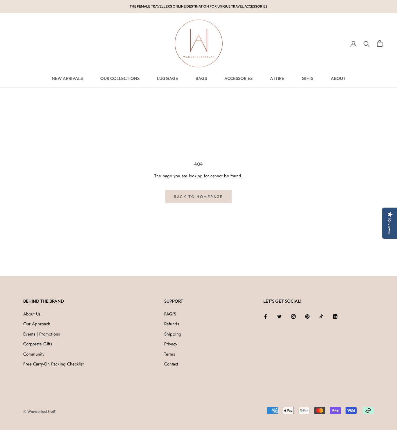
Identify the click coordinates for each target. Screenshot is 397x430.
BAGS (201, 78)
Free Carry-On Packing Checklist (53, 364)
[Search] (367, 43)
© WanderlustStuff (39, 411)
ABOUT (338, 78)
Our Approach (36, 324)
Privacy (170, 344)
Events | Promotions (41, 334)
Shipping (172, 334)
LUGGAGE (167, 78)
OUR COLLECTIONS (120, 78)
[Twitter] (279, 316)
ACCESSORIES (238, 78)
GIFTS (307, 78)
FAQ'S (170, 314)
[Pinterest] (307, 316)
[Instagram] (293, 316)
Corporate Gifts (37, 344)
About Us (31, 314)
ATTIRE (277, 78)
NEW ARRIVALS (67, 78)
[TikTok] (321, 316)
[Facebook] (265, 316)
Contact (171, 364)
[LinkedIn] (335, 316)
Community (33, 354)
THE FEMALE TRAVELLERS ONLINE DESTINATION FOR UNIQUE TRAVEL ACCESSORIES (198, 6)
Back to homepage (198, 196)
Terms (169, 354)
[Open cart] (379, 43)
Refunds (171, 324)
